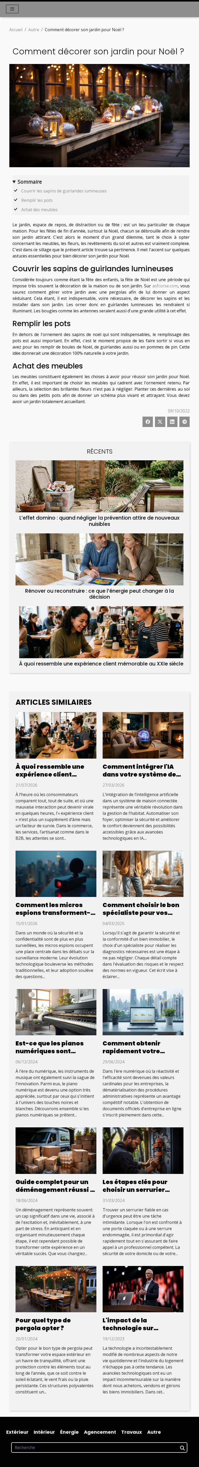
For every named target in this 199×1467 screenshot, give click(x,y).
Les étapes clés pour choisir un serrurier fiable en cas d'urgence (140, 1190)
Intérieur (44, 1432)
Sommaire (30, 181)
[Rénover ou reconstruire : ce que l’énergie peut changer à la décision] (99, 559)
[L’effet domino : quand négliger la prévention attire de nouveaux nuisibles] (99, 486)
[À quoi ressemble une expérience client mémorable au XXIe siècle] (101, 632)
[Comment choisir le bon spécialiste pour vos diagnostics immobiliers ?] (143, 873)
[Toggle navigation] (12, 9)
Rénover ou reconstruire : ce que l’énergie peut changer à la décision (99, 593)
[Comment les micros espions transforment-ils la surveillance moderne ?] (56, 873)
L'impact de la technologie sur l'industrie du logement (140, 1328)
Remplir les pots (37, 200)
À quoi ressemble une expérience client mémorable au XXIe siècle (101, 663)
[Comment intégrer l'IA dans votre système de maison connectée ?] (143, 735)
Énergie (69, 1432)
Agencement (100, 1432)
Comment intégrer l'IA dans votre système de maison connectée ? (139, 774)
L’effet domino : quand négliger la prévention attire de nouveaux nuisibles (99, 520)
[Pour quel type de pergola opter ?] (56, 1288)
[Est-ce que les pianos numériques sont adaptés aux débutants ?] (56, 1011)
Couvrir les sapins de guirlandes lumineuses (64, 191)
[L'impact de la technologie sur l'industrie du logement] (143, 1288)
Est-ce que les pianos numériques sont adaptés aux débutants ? (55, 1051)
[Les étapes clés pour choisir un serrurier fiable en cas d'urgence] (143, 1150)
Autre (33, 30)
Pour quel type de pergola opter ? (43, 1324)
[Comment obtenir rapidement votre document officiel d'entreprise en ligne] (143, 1011)
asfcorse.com (165, 286)
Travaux (131, 1432)
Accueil (16, 30)
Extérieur (17, 1432)
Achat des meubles (39, 209)
